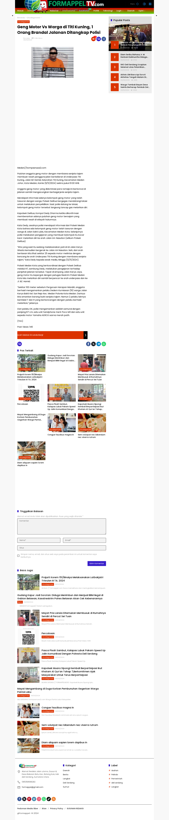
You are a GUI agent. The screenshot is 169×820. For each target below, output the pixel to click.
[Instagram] (39, 799)
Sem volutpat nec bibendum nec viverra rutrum (91, 436)
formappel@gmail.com (32, 787)
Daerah (66, 770)
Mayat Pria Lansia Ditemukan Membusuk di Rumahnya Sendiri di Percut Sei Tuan (91, 377)
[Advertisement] (98, 83)
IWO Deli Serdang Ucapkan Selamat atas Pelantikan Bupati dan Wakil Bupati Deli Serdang (134, 65)
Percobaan (22, 404)
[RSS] (53, 799)
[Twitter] (93, 344)
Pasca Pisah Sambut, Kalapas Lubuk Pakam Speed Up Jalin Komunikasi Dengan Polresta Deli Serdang (61, 407)
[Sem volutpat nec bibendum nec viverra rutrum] (92, 422)
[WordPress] (34, 799)
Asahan (114, 770)
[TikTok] (49, 799)
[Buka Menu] (150, 4)
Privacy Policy (56, 808)
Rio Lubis (26, 38)
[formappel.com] (63, 4)
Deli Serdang (68, 782)
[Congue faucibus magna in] (62, 422)
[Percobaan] (31, 393)
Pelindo (114, 774)
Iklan (44, 808)
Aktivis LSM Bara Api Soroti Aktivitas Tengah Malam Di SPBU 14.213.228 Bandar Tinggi (135, 75)
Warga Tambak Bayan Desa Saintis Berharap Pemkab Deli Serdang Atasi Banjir (135, 85)
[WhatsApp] (104, 344)
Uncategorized (23, 22)
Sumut (66, 787)
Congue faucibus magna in (61, 435)
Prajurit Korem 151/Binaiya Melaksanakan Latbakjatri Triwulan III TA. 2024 (29, 377)
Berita (20, 602)
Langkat (66, 778)
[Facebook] (88, 344)
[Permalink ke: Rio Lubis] (20, 39)
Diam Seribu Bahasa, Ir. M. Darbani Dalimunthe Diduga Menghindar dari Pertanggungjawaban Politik (134, 55)
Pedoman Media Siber (27, 808)
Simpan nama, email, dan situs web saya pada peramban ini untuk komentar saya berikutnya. (59, 555)
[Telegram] (98, 344)
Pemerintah (116, 778)
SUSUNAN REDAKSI (75, 808)
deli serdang (117, 782)
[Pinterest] (29, 799)
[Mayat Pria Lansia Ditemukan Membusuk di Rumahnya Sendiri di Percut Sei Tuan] (92, 363)
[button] (137, 4)
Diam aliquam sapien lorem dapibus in (30, 464)
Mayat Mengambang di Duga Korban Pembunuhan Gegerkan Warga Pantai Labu (31, 417)
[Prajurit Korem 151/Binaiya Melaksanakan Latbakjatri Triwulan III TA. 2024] (31, 363)
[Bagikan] (104, 39)
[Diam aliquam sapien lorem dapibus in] (31, 450)
